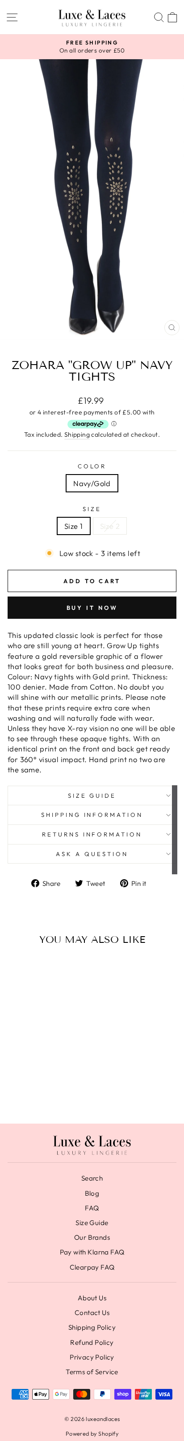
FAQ (92, 1208)
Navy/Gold (92, 483)
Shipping (77, 434)
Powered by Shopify (92, 1433)
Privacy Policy (92, 1357)
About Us (92, 1298)
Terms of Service (92, 1372)
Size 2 (110, 526)
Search (92, 1178)
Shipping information (92, 814)
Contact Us (92, 1312)
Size (92, 508)
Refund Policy (91, 1342)
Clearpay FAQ (92, 1267)
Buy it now (92, 607)
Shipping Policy (92, 1327)
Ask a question (92, 853)
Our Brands (92, 1237)
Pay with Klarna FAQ (92, 1252)
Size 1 (73, 526)
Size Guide (92, 795)
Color (92, 466)
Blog (92, 1193)
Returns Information (92, 834)
